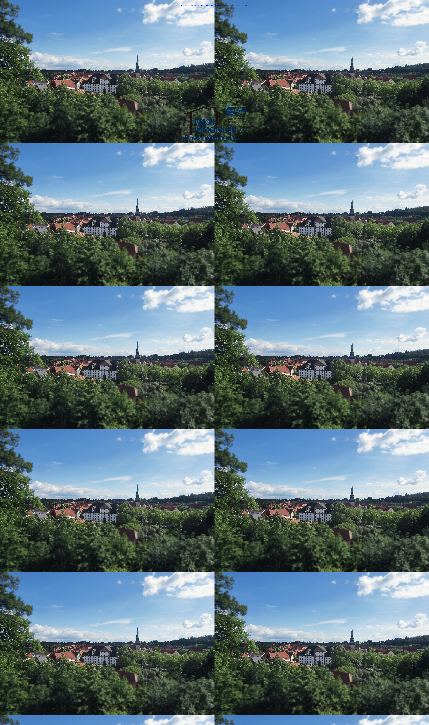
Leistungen (234, 5)
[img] (214, 123)
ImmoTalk (209, 5)
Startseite (183, 5)
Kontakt (245, 5)
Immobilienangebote (196, 5)
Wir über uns (220, 5)
